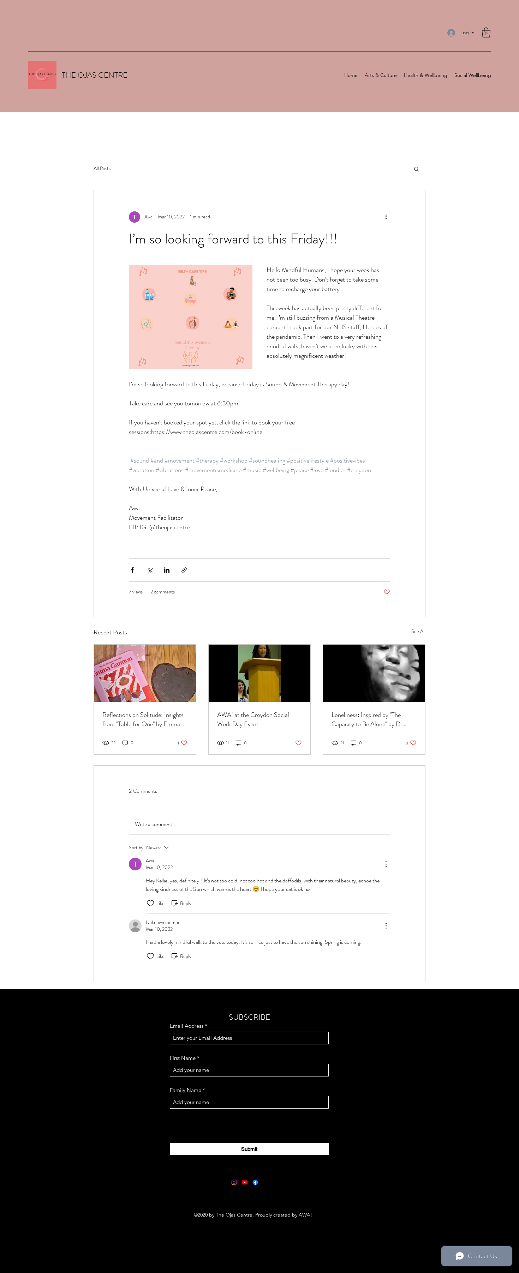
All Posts (102, 168)
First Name (183, 1058)
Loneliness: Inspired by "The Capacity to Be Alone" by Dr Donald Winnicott (367, 719)
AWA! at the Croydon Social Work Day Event (253, 719)
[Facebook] (255, 1182)
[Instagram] (234, 1182)
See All (418, 631)
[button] (486, 33)
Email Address (186, 1025)
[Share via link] (184, 570)
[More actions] (386, 217)
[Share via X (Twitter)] (149, 570)
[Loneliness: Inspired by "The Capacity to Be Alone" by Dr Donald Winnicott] (374, 673)
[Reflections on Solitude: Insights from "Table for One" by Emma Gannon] (145, 673)
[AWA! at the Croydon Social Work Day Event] (260, 673)
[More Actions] (386, 864)
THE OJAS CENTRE (94, 75)
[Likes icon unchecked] (150, 903)
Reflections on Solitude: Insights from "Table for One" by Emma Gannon (143, 719)
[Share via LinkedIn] (166, 570)
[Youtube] (244, 1182)
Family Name (185, 1090)
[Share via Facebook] (132, 570)
